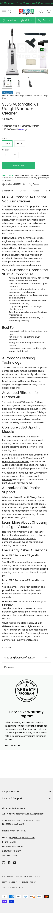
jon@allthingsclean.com (22, 837)
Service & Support (12, 798)
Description (7, 190)
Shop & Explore (10, 791)
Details (23, 190)
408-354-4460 (18, 830)
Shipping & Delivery (11, 882)
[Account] (41, 11)
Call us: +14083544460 (15, 184)
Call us (28, 20)
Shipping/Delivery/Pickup (19, 657)
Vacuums (8, 93)
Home (17, 93)
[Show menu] (4, 11)
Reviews (9, 667)
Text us (46, 20)
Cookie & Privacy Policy (12, 888)
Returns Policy (29, 882)
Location (11, 20)
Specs (36, 190)
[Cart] (49, 11)
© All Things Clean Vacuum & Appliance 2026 (22, 877)
